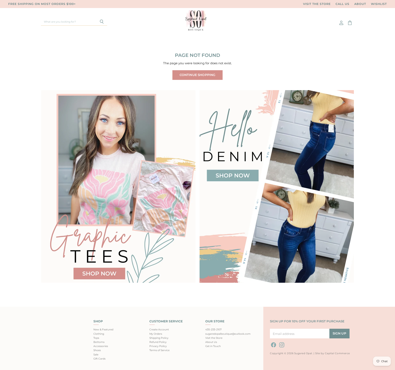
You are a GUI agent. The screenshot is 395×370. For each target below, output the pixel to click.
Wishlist (379, 4)
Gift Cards (99, 358)
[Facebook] (272, 344)
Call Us (342, 4)
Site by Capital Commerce (332, 353)
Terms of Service (159, 350)
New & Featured (103, 329)
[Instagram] (281, 344)
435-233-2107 (213, 329)
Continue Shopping (198, 75)
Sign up (339, 333)
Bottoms (99, 342)
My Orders (155, 333)
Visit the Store (317, 4)
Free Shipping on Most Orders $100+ (42, 4)
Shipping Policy (158, 337)
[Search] (101, 22)
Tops (96, 337)
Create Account (159, 329)
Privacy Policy (158, 346)
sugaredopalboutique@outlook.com (228, 333)
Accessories (100, 346)
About (360, 4)
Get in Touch (213, 346)
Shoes (97, 350)
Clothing (98, 333)
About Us (211, 342)
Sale (95, 354)
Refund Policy (158, 342)
